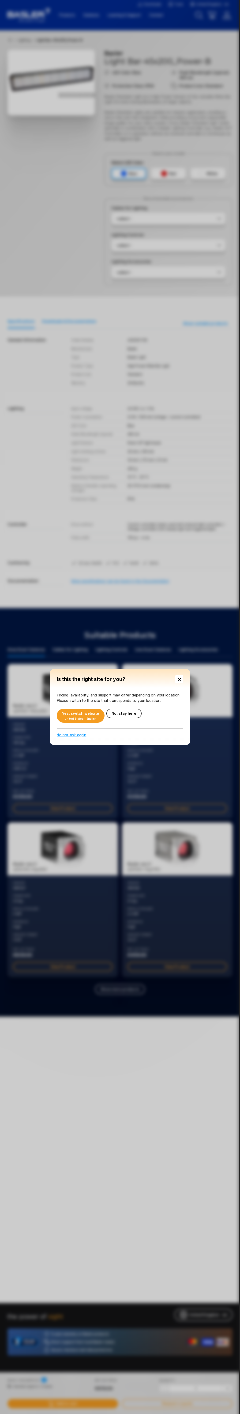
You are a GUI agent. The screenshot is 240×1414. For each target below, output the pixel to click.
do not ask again (71, 735)
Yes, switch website (80, 715)
